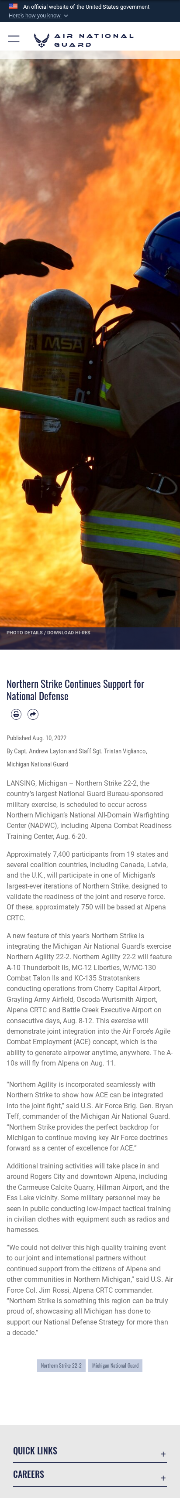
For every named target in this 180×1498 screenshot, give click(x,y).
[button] (39, 15)
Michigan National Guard (115, 1365)
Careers (28, 1474)
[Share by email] (33, 714)
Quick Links (35, 1450)
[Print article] (16, 714)
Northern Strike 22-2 (61, 1365)
